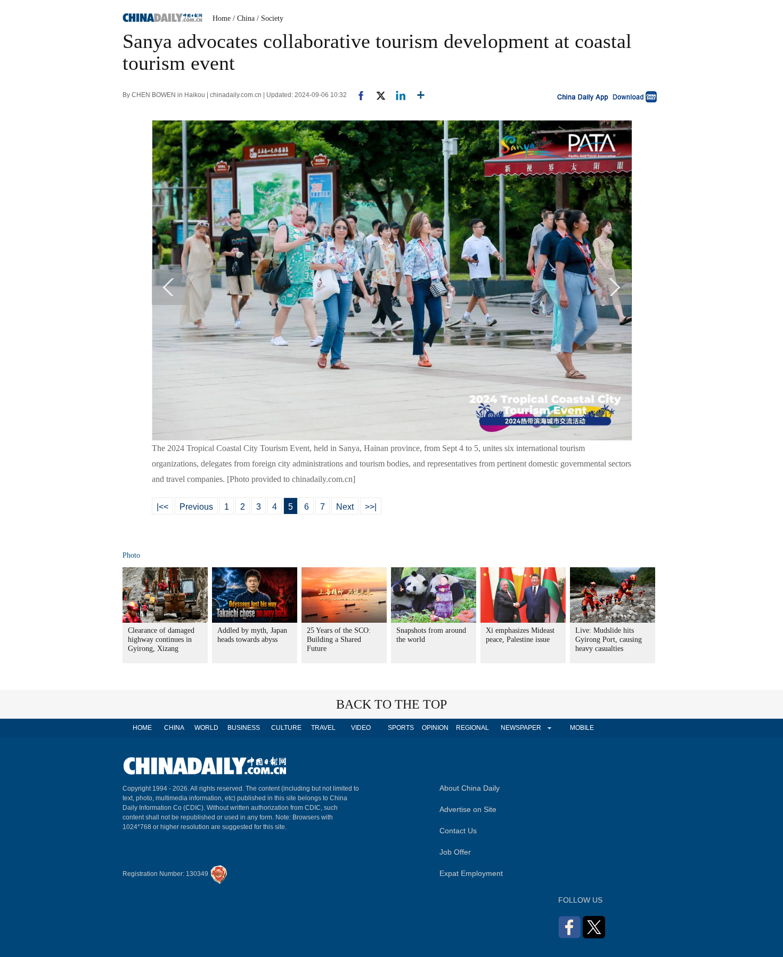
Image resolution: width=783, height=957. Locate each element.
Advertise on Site (467, 809)
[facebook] (356, 95)
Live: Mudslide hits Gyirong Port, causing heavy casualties (608, 639)
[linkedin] (396, 95)
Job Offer (455, 852)
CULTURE (286, 727)
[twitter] (376, 95)
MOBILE (582, 727)
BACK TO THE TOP (391, 704)
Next (345, 506)
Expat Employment (471, 873)
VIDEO (361, 727)
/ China (244, 18)
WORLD (206, 727)
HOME (142, 727)
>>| (371, 506)
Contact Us (458, 830)
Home (222, 18)
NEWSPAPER (520, 727)
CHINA (174, 727)
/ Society (270, 18)
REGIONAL (472, 727)
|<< (162, 506)
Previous (196, 506)
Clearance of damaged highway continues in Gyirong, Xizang (161, 639)
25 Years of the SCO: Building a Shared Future (339, 639)
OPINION (435, 727)
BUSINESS (243, 727)
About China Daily (469, 788)
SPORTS (401, 727)
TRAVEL (323, 727)
